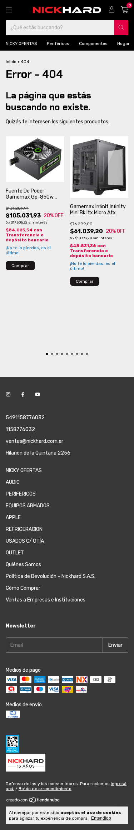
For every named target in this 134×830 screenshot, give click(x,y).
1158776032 (20, 429)
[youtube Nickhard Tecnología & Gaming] (37, 394)
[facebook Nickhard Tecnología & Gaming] (22, 394)
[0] (124, 10)
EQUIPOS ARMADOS (28, 506)
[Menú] (9, 10)
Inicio (11, 61)
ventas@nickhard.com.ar (34, 441)
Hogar (123, 43)
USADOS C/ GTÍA (25, 541)
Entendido (101, 818)
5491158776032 (25, 418)
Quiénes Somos (23, 565)
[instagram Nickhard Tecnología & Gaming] (8, 394)
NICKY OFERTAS (21, 43)
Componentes (93, 43)
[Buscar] (121, 27)
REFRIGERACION (24, 529)
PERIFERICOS (21, 494)
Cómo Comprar (23, 588)
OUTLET (15, 553)
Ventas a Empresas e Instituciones (45, 600)
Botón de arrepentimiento (45, 788)
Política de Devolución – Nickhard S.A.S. (50, 576)
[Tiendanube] (33, 801)
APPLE (13, 517)
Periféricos (58, 43)
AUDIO (13, 482)
